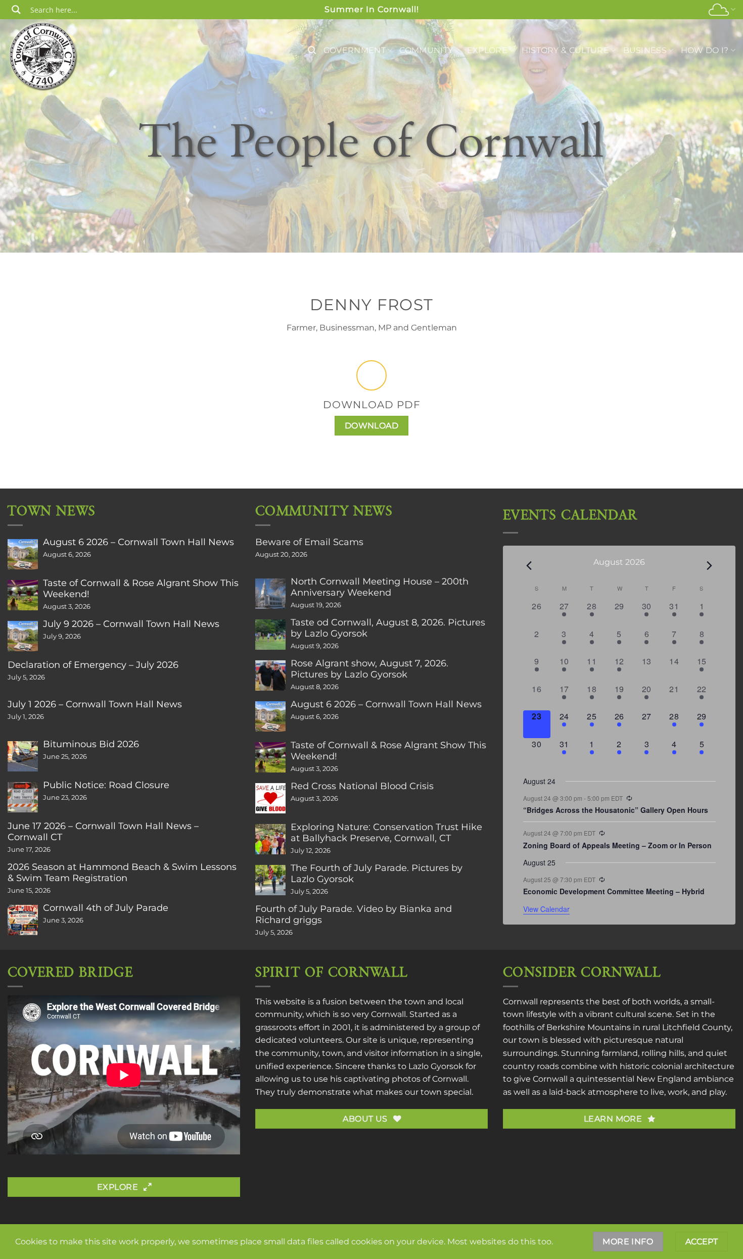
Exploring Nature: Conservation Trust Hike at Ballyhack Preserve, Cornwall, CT (386, 832)
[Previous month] (529, 566)
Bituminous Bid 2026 (91, 744)
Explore (487, 50)
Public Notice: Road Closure (106, 785)
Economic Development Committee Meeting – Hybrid (614, 891)
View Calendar (546, 909)
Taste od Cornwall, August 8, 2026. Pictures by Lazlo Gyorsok (388, 628)
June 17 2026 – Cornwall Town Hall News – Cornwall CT (103, 831)
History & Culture (565, 50)
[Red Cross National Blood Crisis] (270, 798)
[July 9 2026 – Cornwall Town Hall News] (23, 636)
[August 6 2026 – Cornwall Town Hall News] (23, 554)
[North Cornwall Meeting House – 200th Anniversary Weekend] (270, 593)
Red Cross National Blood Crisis (362, 786)
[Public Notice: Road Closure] (23, 797)
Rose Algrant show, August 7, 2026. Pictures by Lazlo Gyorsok (369, 669)
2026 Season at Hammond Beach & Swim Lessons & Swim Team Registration (122, 872)
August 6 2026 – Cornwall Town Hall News (138, 542)
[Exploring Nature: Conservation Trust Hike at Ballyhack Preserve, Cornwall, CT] (270, 839)
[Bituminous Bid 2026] (23, 756)
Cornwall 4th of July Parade (105, 907)
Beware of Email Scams (309, 542)
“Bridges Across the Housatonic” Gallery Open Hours (615, 810)
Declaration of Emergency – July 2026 (93, 664)
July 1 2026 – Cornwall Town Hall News (95, 704)
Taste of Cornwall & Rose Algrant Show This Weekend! (141, 588)
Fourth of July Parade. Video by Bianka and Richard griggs (353, 914)
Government (354, 50)
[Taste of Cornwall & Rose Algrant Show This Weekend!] (23, 595)
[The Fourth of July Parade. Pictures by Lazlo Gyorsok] (270, 880)
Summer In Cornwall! (371, 9)
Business (645, 50)
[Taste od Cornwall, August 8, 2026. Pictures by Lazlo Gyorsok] (270, 634)
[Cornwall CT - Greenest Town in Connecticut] (44, 56)
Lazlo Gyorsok (435, 1066)
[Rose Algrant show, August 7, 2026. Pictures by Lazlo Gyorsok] (270, 675)
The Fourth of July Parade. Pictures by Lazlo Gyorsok (376, 873)
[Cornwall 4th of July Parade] (23, 920)
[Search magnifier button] (16, 9)
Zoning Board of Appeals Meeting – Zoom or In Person (617, 845)
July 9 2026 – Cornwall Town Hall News (131, 624)
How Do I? (705, 50)
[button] (312, 50)
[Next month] (710, 566)
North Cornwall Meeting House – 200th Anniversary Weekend (380, 587)
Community (426, 50)
